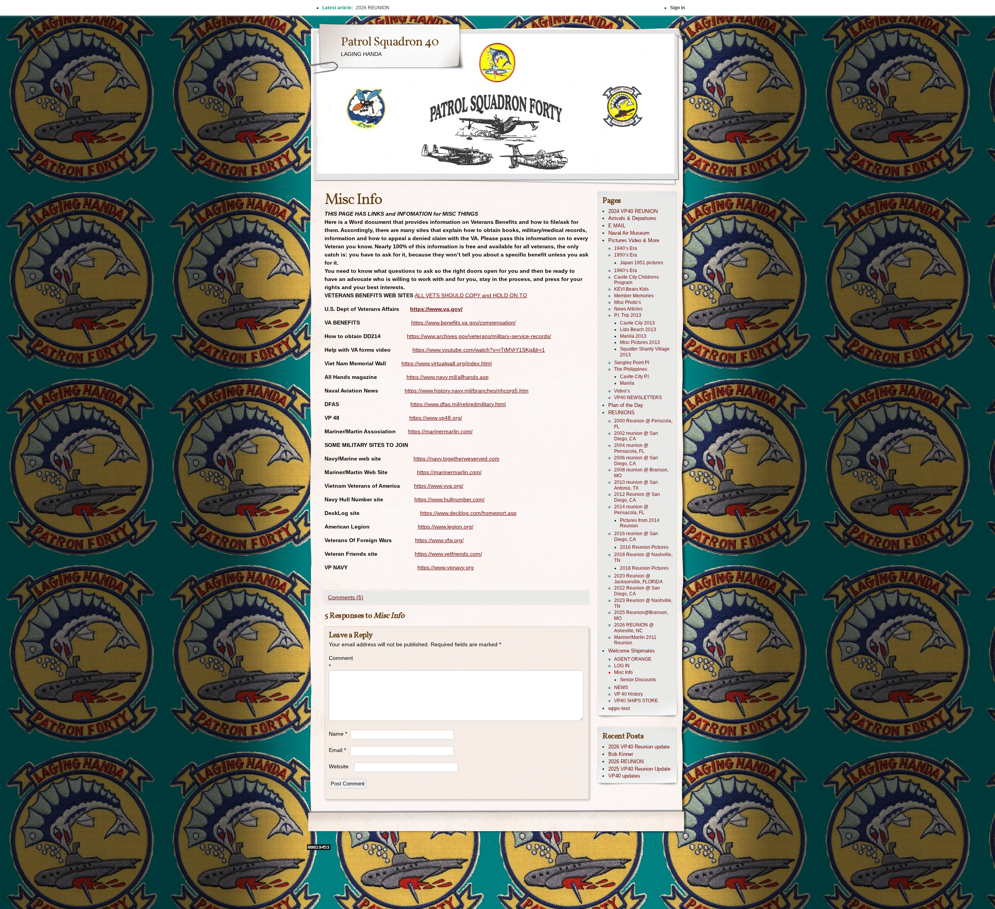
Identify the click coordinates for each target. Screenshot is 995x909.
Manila (627, 383)
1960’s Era (625, 270)
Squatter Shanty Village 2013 (645, 352)
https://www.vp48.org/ (435, 418)
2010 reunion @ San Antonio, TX (636, 485)
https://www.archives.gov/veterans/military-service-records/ (479, 336)
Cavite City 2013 (637, 323)
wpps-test (619, 708)
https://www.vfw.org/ (439, 540)
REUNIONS (621, 412)
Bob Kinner (620, 754)
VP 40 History (628, 694)
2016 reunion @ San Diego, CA (636, 536)
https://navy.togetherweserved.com (456, 458)
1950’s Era (625, 255)
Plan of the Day (625, 405)
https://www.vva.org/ (438, 486)
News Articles (628, 309)
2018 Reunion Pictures (644, 568)
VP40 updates (624, 776)
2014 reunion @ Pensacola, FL (631, 509)
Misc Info (623, 672)
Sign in (677, 7)
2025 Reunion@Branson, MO (641, 615)
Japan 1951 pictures (641, 262)
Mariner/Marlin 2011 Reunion (635, 640)
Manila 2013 (633, 336)
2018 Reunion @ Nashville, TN (643, 557)
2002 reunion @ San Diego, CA (636, 436)
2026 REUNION (626, 761)
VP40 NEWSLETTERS (638, 397)
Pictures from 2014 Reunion (640, 523)
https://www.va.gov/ (436, 309)
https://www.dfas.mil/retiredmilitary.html (458, 404)
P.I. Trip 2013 (627, 315)
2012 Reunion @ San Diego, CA (637, 497)
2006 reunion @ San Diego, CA (636, 460)
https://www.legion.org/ (445, 526)
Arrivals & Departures (632, 218)
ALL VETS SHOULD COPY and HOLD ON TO (471, 295)
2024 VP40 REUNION (633, 211)
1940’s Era (625, 248)
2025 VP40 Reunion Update (639, 769)
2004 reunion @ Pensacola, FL (631, 448)
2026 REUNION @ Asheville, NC (634, 627)
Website (339, 766)
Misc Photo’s (627, 302)
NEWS (621, 687)
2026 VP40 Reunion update (639, 747)
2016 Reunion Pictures (644, 547)
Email (337, 750)
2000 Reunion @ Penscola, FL (643, 423)
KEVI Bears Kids (631, 289)
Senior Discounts (638, 679)
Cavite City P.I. (635, 376)
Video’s (622, 391)
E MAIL (616, 226)
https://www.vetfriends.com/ (448, 554)
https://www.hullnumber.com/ (449, 499)
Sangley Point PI (631, 362)
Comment (339, 662)
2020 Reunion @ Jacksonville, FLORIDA (638, 578)
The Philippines (630, 369)
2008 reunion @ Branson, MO (641, 472)
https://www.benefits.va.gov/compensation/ (463, 322)
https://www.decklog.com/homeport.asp (468, 513)
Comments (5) (345, 597)
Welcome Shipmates (631, 651)
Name (338, 734)
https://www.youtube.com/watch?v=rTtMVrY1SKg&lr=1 (478, 350)
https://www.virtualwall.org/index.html (446, 363)
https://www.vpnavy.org (445, 567)
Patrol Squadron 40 (389, 42)
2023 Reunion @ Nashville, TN (643, 603)
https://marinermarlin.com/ (440, 431)
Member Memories (634, 295)
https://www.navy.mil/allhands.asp (448, 377)
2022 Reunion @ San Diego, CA (637, 591)
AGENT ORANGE (632, 659)
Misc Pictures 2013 (640, 342)
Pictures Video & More (633, 240)
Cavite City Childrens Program (636, 280)
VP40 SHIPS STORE (636, 700)
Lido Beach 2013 (638, 329)
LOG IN (622, 665)
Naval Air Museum (628, 233)
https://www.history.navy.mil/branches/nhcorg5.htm (467, 390)
